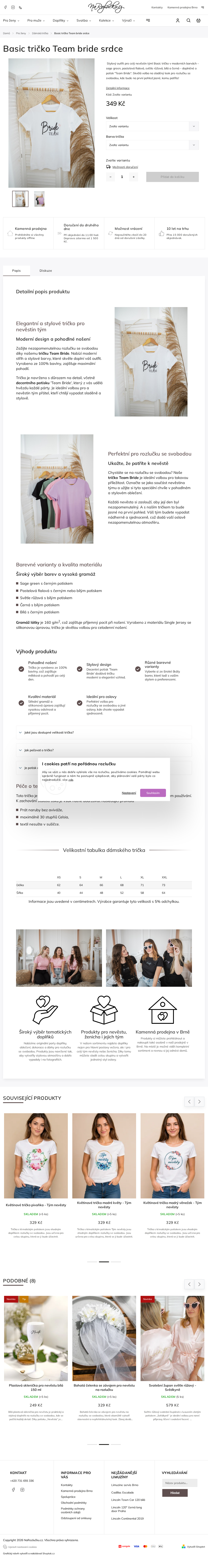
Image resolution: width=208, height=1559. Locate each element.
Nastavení (129, 793)
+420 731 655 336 (22, 1481)
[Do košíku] (104, 1338)
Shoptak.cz (48, 1553)
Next (199, 1101)
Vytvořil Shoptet (196, 1546)
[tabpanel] (36, 1184)
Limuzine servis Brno (124, 1485)
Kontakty (157, 7)
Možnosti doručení (125, 167)
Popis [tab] (16, 271)
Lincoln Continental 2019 (127, 1518)
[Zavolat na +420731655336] (21, 7)
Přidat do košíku (172, 177)
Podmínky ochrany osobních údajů (73, 1510)
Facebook (5, 7)
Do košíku (38, 1433)
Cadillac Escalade (122, 1492)
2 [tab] (104, 1261)
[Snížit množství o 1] (110, 176)
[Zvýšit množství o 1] (133, 176)
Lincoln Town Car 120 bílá (128, 1500)
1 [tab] (92, 1261)
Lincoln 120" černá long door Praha (126, 1509)
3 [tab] (116, 1261)
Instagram (13, 7)
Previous (190, 1101)
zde (70, 779)
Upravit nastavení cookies (22, 1546)
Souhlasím (153, 793)
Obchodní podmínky (74, 1502)
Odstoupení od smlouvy (76, 1518)
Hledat (175, 1493)
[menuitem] (13, 20)
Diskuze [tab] (46, 271)
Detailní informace (118, 88)
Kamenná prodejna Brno (182, 7)
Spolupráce (68, 1497)
